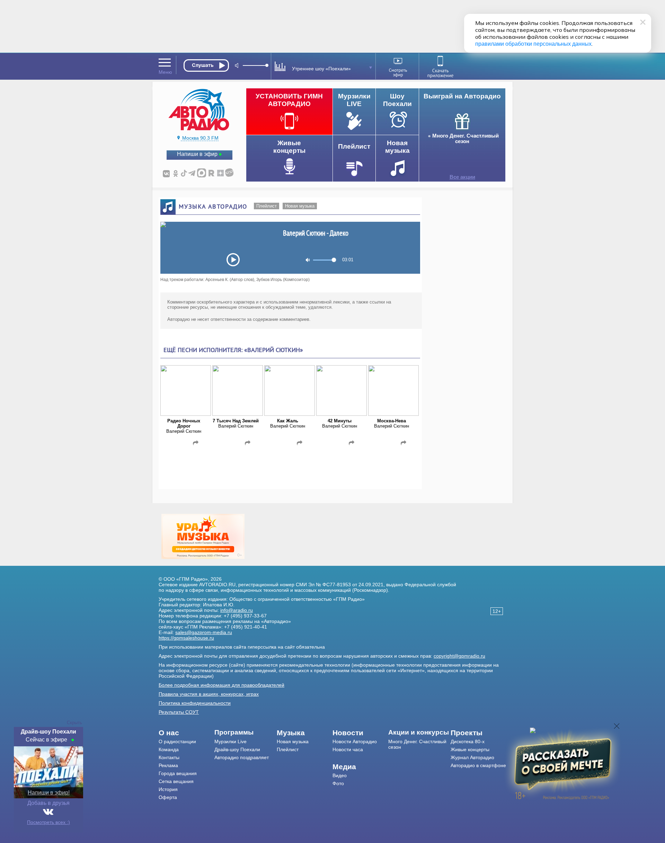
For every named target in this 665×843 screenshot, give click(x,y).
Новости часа (347, 749)
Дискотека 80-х (468, 741)
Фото (338, 783)
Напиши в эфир (197, 154)
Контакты (169, 757)
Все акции (462, 177)
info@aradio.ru (236, 610)
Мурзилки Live (230, 741)
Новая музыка (299, 206)
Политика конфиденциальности (195, 703)
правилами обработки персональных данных (533, 44)
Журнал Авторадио (472, 757)
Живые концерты (470, 749)
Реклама (168, 765)
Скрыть (74, 722)
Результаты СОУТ (179, 712)
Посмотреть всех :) (48, 822)
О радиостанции (177, 741)
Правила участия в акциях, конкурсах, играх (209, 694)
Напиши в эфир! (49, 793)
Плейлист (266, 206)
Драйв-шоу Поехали (237, 749)
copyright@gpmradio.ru (459, 656)
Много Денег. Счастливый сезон (465, 138)
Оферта (168, 797)
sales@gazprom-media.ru (203, 632)
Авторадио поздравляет (241, 757)
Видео (339, 775)
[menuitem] (186, 733)
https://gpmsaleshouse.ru (186, 638)
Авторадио (478, 765)
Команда (169, 749)
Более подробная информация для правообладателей (221, 685)
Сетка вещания (176, 781)
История (168, 789)
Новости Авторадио (354, 741)
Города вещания (178, 773)
